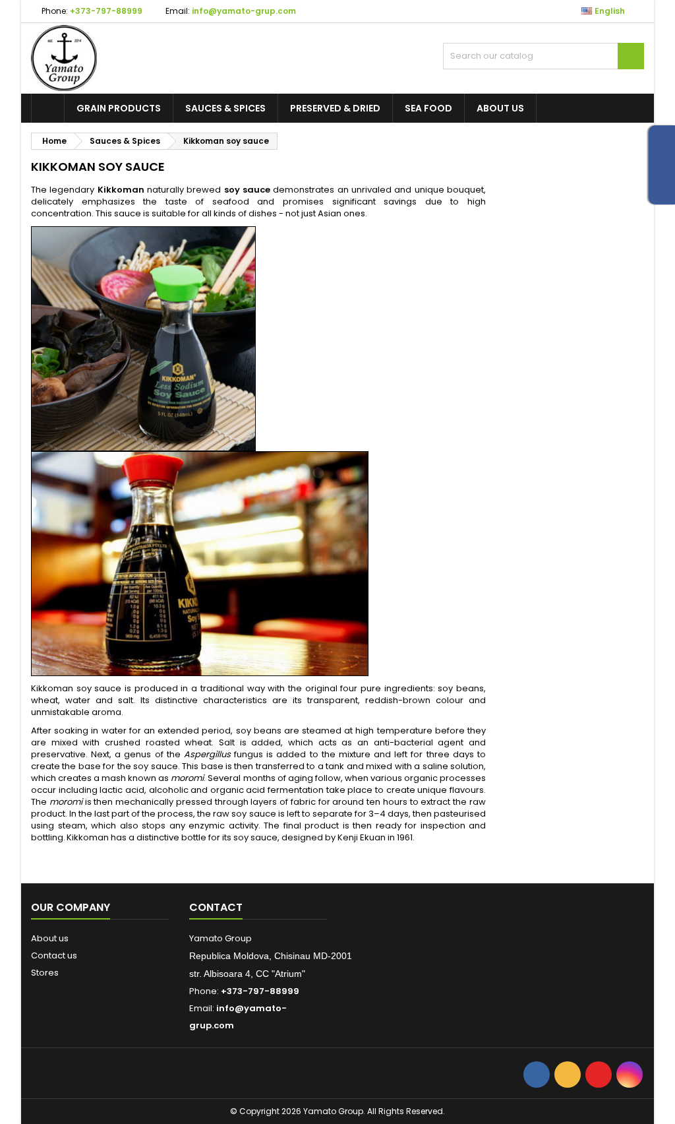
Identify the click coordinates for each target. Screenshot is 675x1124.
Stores (45, 972)
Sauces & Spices (225, 108)
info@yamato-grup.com (244, 10)
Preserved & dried (335, 108)
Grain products (118, 108)
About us (500, 108)
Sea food (428, 108)
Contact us (54, 955)
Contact (216, 907)
